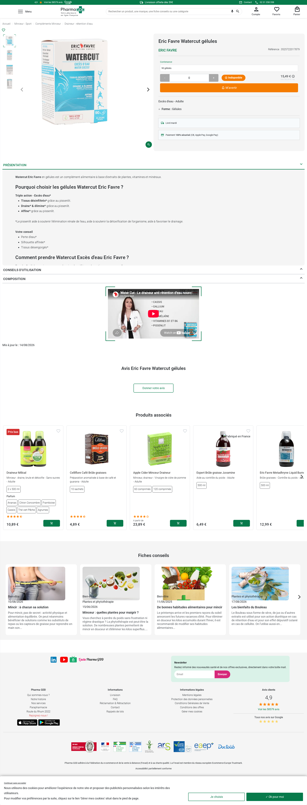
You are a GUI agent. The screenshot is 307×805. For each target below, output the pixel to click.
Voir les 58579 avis (53, 2)
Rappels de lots (115, 711)
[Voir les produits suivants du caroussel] (301, 476)
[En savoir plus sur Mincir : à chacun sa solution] (41, 580)
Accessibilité (141, 768)
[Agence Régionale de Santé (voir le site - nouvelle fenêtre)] (164, 746)
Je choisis (216, 796)
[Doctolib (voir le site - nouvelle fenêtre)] (226, 746)
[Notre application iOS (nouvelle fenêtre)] (27, 722)
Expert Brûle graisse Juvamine (216, 472)
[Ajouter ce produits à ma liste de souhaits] (3, 30)
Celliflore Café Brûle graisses (88, 472)
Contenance (166, 62)
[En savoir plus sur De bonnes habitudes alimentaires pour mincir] (190, 580)
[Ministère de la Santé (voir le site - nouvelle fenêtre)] (105, 747)
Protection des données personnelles (192, 699)
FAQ (115, 699)
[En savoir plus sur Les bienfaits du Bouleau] (265, 580)
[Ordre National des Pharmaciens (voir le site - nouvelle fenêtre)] (149, 746)
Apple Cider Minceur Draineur (151, 472)
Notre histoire (38, 699)
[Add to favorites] (58, 430)
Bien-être (14, 596)
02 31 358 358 (267, 2)
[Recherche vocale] (232, 12)
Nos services (38, 703)
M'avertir (231, 87)
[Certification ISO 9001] (84, 747)
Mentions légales (191, 695)
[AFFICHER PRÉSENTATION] (301, 165)
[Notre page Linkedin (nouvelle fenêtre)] (53, 659)
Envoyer (222, 674)
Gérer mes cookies (192, 711)
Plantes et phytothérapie (98, 601)
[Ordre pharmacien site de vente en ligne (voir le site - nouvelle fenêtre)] (120, 747)
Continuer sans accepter (15, 783)
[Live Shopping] (73, 659)
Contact (248, 2)
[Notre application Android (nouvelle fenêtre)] (49, 722)
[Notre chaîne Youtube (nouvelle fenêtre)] (64, 659)
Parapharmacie (38, 707)
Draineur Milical (16, 472)
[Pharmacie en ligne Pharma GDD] (72, 11)
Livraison (115, 695)
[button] (20, 11)
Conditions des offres (192, 707)
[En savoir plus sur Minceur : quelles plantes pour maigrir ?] (116, 580)
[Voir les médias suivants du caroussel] (148, 89)
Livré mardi (171, 123)
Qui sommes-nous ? (38, 695)
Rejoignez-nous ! (38, 715)
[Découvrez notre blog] (91, 659)
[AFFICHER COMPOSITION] (301, 278)
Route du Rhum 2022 (38, 711)
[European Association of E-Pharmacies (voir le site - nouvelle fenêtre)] (204, 746)
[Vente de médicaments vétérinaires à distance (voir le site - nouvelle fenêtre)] (135, 747)
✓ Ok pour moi (275, 796)
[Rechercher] (238, 11)
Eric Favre (167, 50)
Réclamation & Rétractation (115, 703)
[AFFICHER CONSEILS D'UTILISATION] (301, 269)
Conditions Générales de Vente (192, 703)
